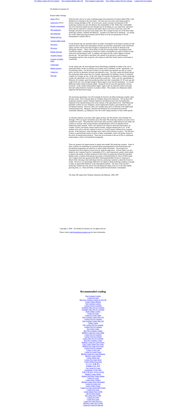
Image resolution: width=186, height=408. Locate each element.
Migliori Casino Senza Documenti (93, 382)
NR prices (53, 45)
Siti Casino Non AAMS (93, 396)
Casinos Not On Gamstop (93, 306)
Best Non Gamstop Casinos (93, 331)
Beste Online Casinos (93, 311)
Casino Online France (93, 386)
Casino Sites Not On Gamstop (93, 339)
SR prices (53, 48)
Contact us (54, 72)
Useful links (54, 65)
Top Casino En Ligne (93, 368)
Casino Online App (93, 358)
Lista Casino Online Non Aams (93, 344)
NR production (55, 30)
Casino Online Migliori (93, 302)
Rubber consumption (57, 26)
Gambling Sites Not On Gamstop (93, 308)
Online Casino (93, 323)
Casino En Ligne (93, 298)
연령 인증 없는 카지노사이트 (93, 372)
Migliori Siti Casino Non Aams (93, 346)
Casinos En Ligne (93, 397)
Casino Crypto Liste (93, 350)
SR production (55, 34)
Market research (55, 68)
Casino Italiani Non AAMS (93, 392)
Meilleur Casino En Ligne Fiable (93, 333)
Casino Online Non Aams (93, 362)
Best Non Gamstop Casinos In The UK (93, 300)
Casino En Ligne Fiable (93, 315)
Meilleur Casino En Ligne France (93, 342)
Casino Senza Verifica (93, 380)
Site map (53, 76)
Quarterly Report (56, 55)
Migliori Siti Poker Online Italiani (93, 376)
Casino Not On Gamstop (93, 335)
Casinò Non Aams (93, 390)
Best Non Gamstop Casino (93, 340)
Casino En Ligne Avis (93, 384)
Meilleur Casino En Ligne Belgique (93, 354)
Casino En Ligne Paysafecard (93, 405)
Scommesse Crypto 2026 (93, 370)
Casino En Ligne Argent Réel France (93, 388)
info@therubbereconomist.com (80, 232)
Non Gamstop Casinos (93, 296)
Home (52, 19)
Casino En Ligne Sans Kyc (93, 401)
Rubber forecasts (56, 52)
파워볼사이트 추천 (93, 366)
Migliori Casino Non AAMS (93, 403)
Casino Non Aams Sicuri (93, 360)
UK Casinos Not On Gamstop (93, 325)
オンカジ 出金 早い (93, 364)
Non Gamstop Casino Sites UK (93, 317)
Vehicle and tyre (55, 37)
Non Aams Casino (93, 329)
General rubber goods (57, 41)
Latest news (54, 23)
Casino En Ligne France (93, 352)
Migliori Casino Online (93, 356)
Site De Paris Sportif (93, 394)
